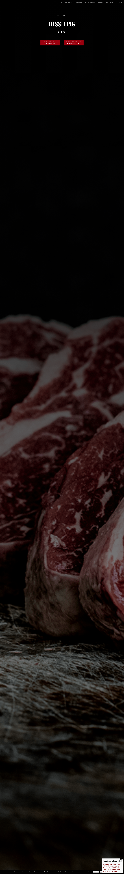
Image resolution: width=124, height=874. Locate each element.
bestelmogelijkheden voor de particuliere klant (74, 42)
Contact (120, 3)
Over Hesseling (68, 3)
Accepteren (96, 871)
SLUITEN (121, 859)
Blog (107, 3)
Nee (101, 871)
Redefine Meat (101, 3)
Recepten (112, 3)
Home (62, 3)
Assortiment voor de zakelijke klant (50, 42)
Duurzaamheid (78, 3)
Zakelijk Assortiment (90, 3)
